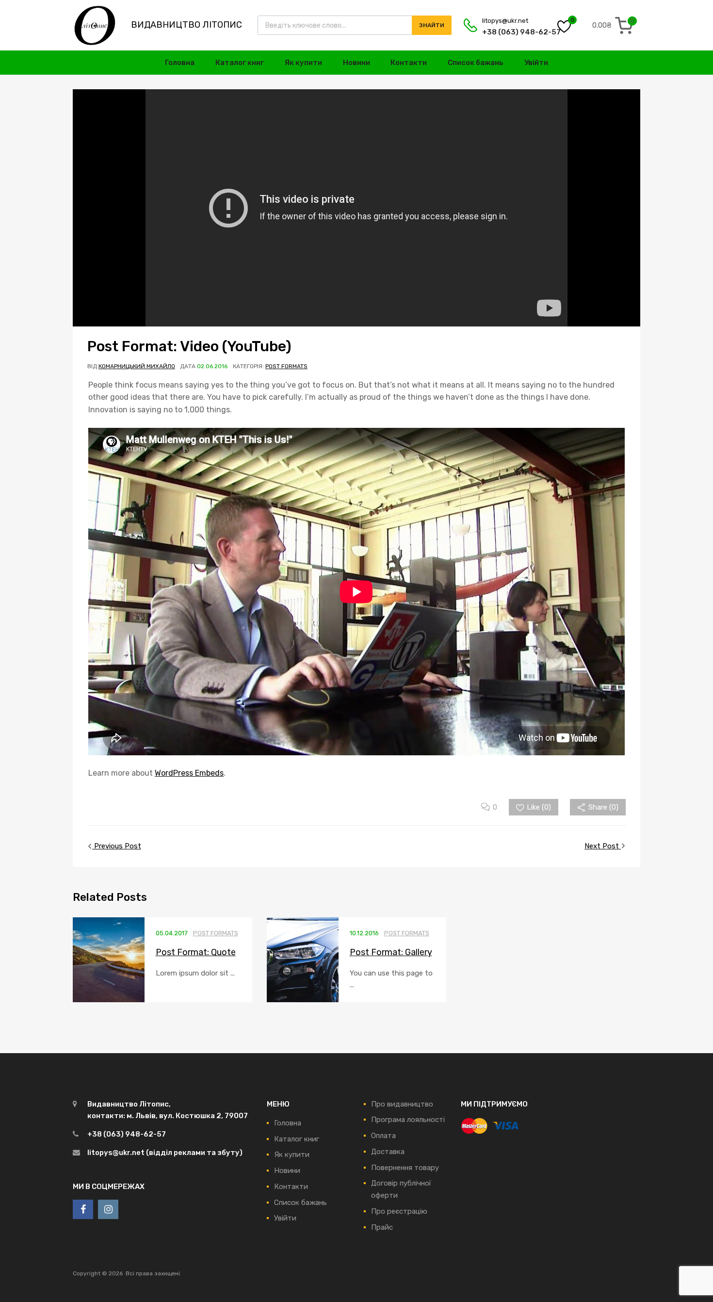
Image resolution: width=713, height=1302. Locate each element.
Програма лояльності (408, 1119)
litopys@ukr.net (505, 20)
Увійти (536, 62)
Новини (356, 62)
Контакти (408, 62)
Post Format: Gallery (391, 952)
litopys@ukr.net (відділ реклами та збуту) (165, 1152)
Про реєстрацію (399, 1211)
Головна (179, 62)
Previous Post (116, 846)
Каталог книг (239, 62)
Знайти (431, 25)
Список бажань (475, 62)
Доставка (388, 1151)
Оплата (383, 1135)
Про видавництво (402, 1104)
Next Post (602, 846)
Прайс (382, 1227)
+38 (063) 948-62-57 (506, 32)
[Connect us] (83, 1209)
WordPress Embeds (189, 773)
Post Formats (286, 366)
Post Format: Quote (196, 952)
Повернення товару (405, 1167)
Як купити (303, 62)
